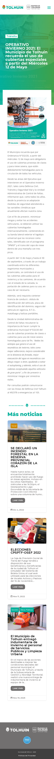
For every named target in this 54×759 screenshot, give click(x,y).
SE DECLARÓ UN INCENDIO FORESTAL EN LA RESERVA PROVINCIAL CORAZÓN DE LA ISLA (27, 466)
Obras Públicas (27, 610)
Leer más (18, 500)
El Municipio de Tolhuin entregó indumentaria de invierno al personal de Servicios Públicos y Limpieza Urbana (27, 652)
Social (14, 426)
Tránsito (11, 36)
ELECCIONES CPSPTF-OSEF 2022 (27, 558)
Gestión (15, 610)
